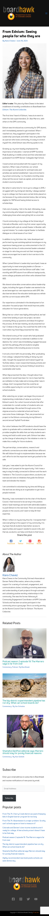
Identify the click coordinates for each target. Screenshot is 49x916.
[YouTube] (35, 899)
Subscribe (9, 798)
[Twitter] (28, 899)
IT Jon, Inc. (36, 912)
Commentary (7, 667)
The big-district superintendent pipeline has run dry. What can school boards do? (24, 701)
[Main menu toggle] (46, 13)
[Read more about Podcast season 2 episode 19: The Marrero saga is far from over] (24, 643)
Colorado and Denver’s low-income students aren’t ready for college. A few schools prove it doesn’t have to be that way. (24, 830)
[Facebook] (13, 899)
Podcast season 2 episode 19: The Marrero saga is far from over (23, 662)
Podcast (15, 667)
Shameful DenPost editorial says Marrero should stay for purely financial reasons (23, 752)
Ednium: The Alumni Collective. (15, 109)
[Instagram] (20, 899)
